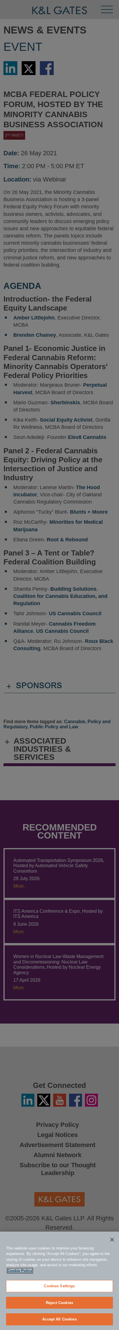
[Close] (112, 1239)
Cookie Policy (20, 1271)
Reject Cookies (59, 1303)
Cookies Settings (59, 1286)
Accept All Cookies (59, 1319)
